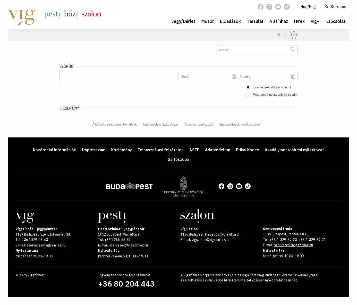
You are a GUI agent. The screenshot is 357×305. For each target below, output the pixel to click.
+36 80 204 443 (126, 284)
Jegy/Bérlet (183, 21)
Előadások (230, 21)
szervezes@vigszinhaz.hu (46, 245)
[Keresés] (293, 49)
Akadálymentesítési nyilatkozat (294, 149)
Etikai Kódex (247, 149)
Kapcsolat (335, 21)
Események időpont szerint (272, 87)
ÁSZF (194, 149)
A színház (278, 21)
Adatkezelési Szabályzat (160, 124)
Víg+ (315, 21)
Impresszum (93, 149)
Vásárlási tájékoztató (198, 124)
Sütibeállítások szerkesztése (239, 124)
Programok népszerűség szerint (275, 94)
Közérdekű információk (54, 149)
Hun (303, 7)
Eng (312, 7)
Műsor (207, 21)
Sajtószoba (178, 159)
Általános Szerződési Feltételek (114, 124)
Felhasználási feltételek (161, 149)
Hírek (299, 21)
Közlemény (121, 149)
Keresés (338, 7)
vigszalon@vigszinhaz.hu (210, 239)
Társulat (255, 21)
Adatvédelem (217, 149)
